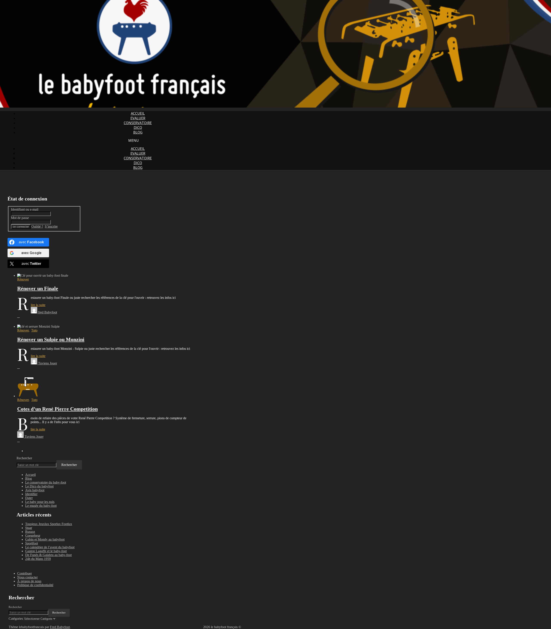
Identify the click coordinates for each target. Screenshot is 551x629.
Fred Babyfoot (60, 627)
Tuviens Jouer (47, 363)
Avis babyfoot (34, 490)
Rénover (23, 279)
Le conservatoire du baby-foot (45, 482)
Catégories (16, 618)
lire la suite (38, 305)
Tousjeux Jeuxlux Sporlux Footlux (48, 524)
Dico (138, 127)
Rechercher (24, 458)
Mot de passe (20, 218)
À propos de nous (29, 581)
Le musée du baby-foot (41, 505)
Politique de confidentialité (35, 585)
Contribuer (24, 573)
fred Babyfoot (47, 312)
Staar (28, 528)
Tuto (34, 330)
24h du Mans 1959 (38, 559)
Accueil (138, 113)
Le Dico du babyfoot (39, 486)
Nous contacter (27, 577)
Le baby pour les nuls (39, 502)
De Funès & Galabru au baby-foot (48, 555)
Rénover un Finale (37, 288)
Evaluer (137, 118)
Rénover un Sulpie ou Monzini (50, 339)
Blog (137, 132)
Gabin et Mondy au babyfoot (45, 539)
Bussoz (30, 531)
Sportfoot (31, 543)
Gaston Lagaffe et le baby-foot (46, 551)
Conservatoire (138, 122)
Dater (29, 498)
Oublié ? (37, 226)
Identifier (31, 494)
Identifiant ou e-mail (24, 209)
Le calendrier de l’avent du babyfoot (49, 547)
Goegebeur (32, 535)
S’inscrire (51, 226)
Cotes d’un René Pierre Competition (57, 409)
